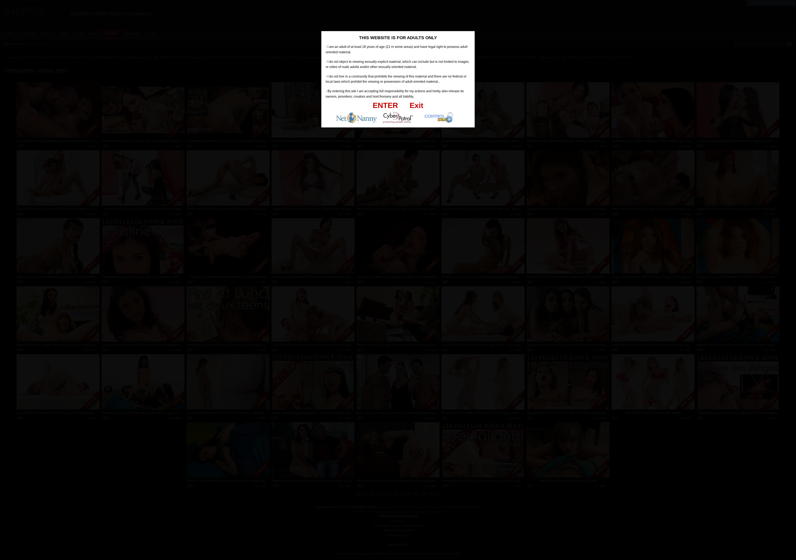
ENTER (385, 105)
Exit (416, 105)
